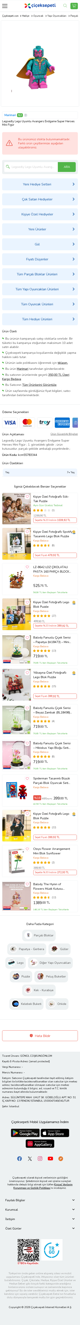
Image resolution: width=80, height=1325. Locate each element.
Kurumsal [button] (11, 1210)
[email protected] (39, 1061)
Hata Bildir (42, 1036)
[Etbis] (28, 1252)
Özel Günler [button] (13, 1229)
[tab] (40, 1200)
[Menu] (5, 6)
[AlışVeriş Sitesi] (74, 6)
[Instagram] (40, 1158)
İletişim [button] (10, 1219)
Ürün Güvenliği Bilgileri (64, 434)
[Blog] (61, 1158)
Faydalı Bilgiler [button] (15, 1200)
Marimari (10, 115)
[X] (30, 1158)
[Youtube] (50, 1158)
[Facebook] (20, 1158)
